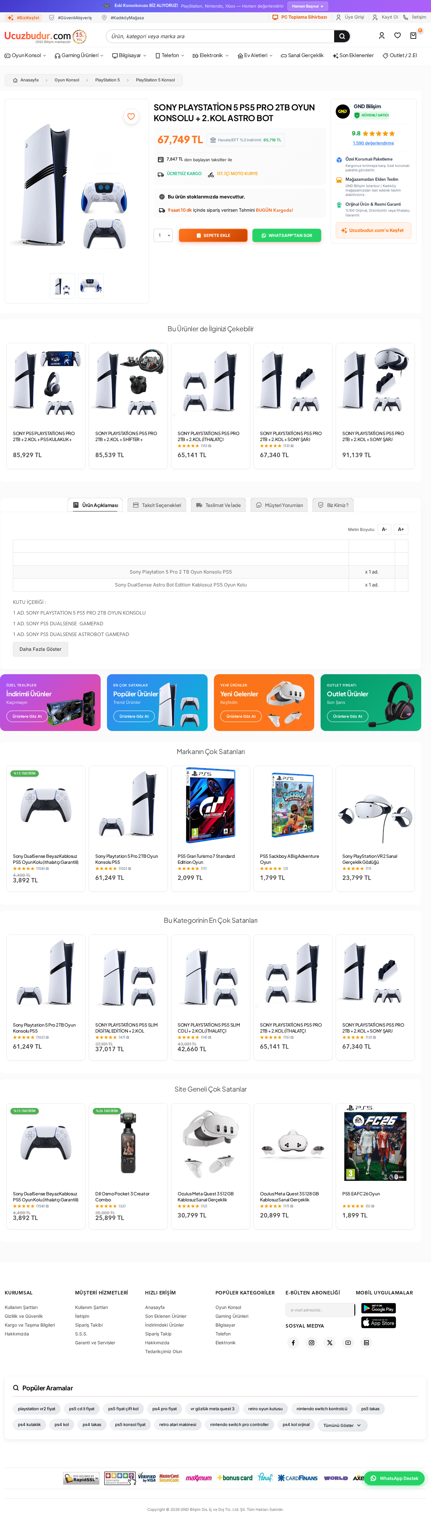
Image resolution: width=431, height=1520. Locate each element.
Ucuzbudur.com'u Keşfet (376, 230)
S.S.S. (81, 1333)
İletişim (418, 17)
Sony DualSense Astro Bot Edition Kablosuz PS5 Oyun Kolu (181, 585)
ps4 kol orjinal (296, 1424)
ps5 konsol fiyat (130, 1424)
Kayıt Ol (389, 17)
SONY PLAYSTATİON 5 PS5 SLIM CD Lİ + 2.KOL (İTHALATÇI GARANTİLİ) (209, 1031)
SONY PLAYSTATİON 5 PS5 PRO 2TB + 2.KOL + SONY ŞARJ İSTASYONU (291, 439)
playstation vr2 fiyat (36, 1408)
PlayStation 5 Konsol (155, 79)
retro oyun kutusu (265, 1408)
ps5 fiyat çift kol (123, 1408)
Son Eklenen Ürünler (165, 1316)
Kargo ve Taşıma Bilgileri (30, 1325)
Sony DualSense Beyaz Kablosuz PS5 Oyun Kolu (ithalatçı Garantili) (46, 859)
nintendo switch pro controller (239, 1424)
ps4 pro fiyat (164, 1408)
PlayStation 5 (107, 79)
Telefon (170, 55)
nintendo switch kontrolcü (322, 1408)
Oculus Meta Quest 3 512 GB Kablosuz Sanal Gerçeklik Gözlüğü (206, 1199)
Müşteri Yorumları (284, 505)
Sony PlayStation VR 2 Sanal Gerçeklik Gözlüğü (369, 859)
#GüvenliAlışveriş (75, 17)
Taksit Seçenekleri (161, 505)
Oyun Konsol (26, 55)
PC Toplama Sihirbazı (303, 17)
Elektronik (211, 55)
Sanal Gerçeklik (305, 55)
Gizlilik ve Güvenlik (24, 1316)
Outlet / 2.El (403, 55)
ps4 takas (92, 1424)
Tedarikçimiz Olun (163, 1351)
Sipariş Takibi (89, 1325)
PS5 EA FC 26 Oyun (361, 1193)
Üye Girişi (354, 17)
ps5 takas (370, 1408)
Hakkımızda (17, 1333)
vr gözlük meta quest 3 (212, 1408)
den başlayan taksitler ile (199, 159)
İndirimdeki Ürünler (164, 1325)
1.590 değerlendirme (373, 142)
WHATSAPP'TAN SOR (290, 235)
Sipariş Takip (158, 1333)
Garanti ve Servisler (95, 1342)
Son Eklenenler (356, 55)
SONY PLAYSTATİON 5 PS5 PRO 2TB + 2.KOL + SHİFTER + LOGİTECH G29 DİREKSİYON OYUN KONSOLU (126, 442)
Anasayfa (29, 79)
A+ (401, 529)
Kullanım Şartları (21, 1307)
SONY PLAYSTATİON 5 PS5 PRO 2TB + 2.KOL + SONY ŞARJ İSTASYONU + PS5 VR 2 (373, 439)
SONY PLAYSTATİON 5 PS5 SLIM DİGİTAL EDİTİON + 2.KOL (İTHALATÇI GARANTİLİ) (126, 1031)
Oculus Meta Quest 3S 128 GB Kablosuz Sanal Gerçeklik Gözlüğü (289, 1199)
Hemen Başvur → (307, 6)
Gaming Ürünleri (79, 55)
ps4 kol (62, 1424)
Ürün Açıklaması (100, 505)
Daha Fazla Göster (41, 649)
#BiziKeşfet (28, 17)
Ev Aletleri (255, 55)
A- (384, 529)
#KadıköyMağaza (127, 17)
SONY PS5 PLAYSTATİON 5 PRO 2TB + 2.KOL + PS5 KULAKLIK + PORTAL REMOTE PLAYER (44, 439)
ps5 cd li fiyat (81, 1408)
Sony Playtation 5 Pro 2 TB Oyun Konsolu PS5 (181, 572)
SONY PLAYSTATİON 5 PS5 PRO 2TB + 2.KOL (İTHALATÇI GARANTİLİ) (208, 439)
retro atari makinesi (177, 1424)
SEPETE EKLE (217, 235)
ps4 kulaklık (29, 1424)
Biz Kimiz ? (338, 505)
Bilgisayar (129, 55)
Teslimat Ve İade (223, 505)
